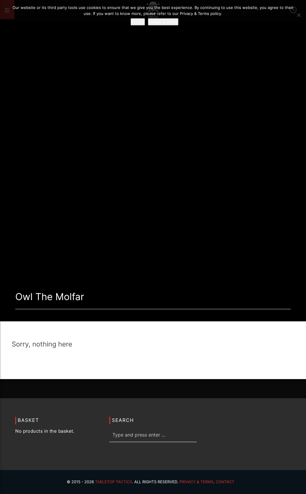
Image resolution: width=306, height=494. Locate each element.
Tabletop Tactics (113, 482)
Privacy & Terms (196, 482)
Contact (225, 482)
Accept (137, 21)
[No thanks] (299, 15)
